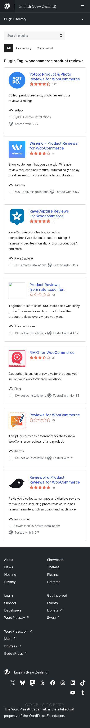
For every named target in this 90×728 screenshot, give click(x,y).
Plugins (52, 574)
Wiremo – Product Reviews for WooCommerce (54, 145)
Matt (10, 639)
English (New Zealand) (31, 672)
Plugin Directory (15, 19)
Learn (8, 595)
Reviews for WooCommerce (55, 415)
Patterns (53, 582)
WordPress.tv (16, 617)
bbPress (12, 646)
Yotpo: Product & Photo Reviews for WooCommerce (55, 76)
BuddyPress (15, 653)
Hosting (10, 574)
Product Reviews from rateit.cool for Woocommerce (47, 287)
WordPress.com (18, 631)
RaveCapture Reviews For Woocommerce (49, 213)
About (8, 560)
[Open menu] (83, 6)
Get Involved (57, 595)
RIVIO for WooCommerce (52, 352)
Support (10, 603)
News (8, 567)
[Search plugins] (61, 36)
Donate (55, 610)
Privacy (10, 582)
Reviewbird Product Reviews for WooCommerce (55, 479)
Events (52, 603)
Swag (53, 617)
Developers (13, 610)
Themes (53, 567)
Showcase (55, 560)
